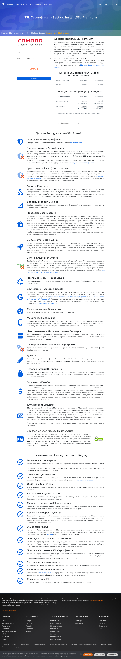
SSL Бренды (32, 616)
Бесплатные (54, 621)
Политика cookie (24, 644)
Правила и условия (106, 644)
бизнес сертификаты (78, 297)
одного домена (76, 143)
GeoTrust (29, 623)
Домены (6, 616)
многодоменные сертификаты (82, 163)
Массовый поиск (8, 623)
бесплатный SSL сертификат (46, 303)
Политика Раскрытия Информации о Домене (84, 644)
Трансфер (5, 629)
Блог (100, 629)
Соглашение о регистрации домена (12, 647)
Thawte (28, 631)
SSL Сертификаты (59, 616)
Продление (6, 626)
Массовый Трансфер (9, 631)
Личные (53, 634)
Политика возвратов (39, 644)
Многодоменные (56, 626)
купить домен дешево (84, 480)
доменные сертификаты (60, 297)
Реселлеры (78, 621)
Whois (4, 634)
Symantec (29, 629)
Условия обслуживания (96, 600)
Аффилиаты (78, 623)
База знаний (103, 626)
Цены (4, 639)
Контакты (102, 623)
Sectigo (50, 534)
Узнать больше (66, 656)
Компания (104, 616)
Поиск (4, 621)
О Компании (103, 621)
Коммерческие (55, 637)
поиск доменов (45, 573)
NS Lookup (5, 637)
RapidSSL (29, 626)
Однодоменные (55, 623)
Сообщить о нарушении (9, 644)
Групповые (54, 629)
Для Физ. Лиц (54, 631)
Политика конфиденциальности (58, 644)
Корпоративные (55, 639)
